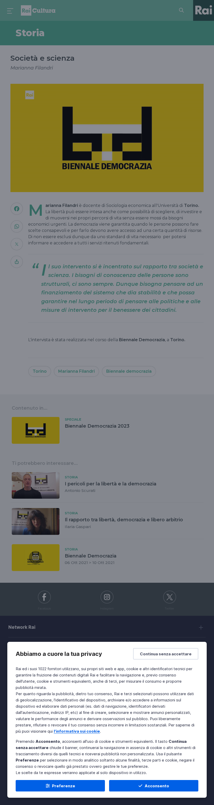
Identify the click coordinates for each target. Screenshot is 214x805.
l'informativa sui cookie (77, 731)
